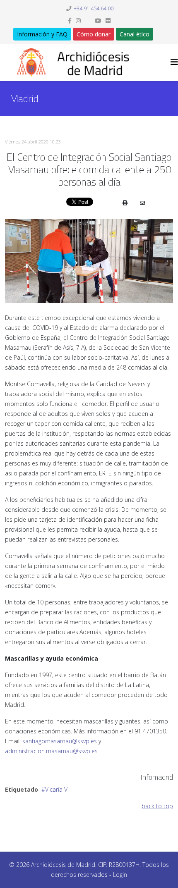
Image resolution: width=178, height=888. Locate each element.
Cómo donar (94, 34)
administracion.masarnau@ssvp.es (51, 751)
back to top (157, 806)
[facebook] (70, 20)
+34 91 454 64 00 (93, 8)
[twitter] (88, 20)
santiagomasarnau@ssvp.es (59, 741)
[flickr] (108, 20)
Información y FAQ (42, 34)
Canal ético (134, 34)
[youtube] (98, 20)
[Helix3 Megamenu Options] (174, 62)
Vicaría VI (57, 789)
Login (120, 874)
